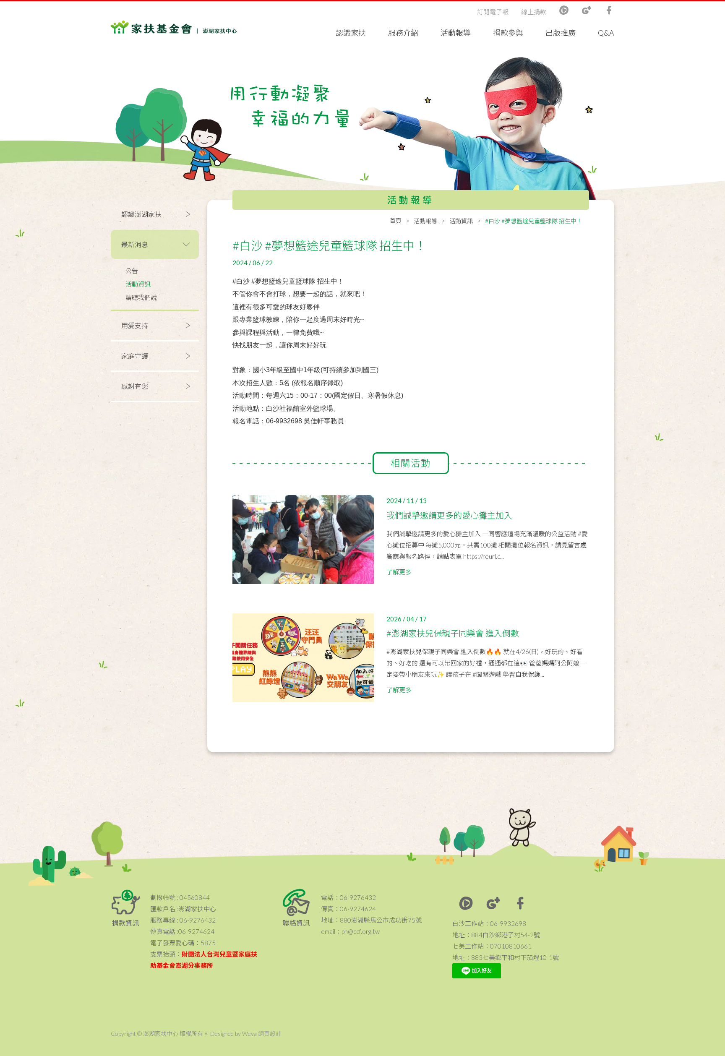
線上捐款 (533, 12)
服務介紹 (403, 32)
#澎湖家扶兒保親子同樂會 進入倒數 (452, 633)
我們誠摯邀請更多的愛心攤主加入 (449, 515)
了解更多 (399, 572)
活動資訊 (138, 284)
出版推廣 (560, 32)
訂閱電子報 (493, 12)
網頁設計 (270, 1033)
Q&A (606, 32)
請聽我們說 (141, 297)
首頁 (396, 220)
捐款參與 (508, 32)
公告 (131, 270)
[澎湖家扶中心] (173, 29)
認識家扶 (351, 32)
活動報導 (456, 32)
